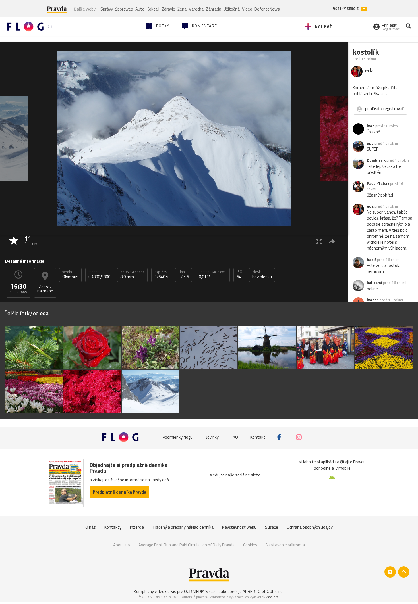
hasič (371, 259)
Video (247, 9)
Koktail (153, 9)
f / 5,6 (183, 274)
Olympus (70, 274)
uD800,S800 (99, 274)
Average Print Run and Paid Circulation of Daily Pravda (186, 545)
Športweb (124, 9)
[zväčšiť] (319, 241)
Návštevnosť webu (239, 527)
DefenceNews (267, 9)
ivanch (373, 300)
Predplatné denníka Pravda (119, 492)
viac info (272, 596)
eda (370, 206)
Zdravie (168, 9)
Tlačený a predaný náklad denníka (183, 527)
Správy (106, 9)
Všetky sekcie (346, 8)
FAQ (234, 437)
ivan (370, 126)
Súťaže (271, 527)
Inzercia (137, 527)
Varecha (196, 9)
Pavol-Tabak (378, 183)
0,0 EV (213, 274)
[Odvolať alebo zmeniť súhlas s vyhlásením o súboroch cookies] (390, 572)
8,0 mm (132, 274)
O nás (90, 527)
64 (239, 274)
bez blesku (262, 274)
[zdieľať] (332, 241)
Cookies (250, 545)
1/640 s (161, 274)
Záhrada (213, 9)
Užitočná (232, 9)
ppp (370, 143)
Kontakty (112, 527)
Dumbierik (376, 160)
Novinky (212, 437)
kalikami (374, 282)
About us (121, 545)
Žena (182, 9)
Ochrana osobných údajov (310, 527)
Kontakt (257, 437)
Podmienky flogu (178, 437)
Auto (139, 9)
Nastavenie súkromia (285, 545)
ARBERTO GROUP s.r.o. (263, 591)
